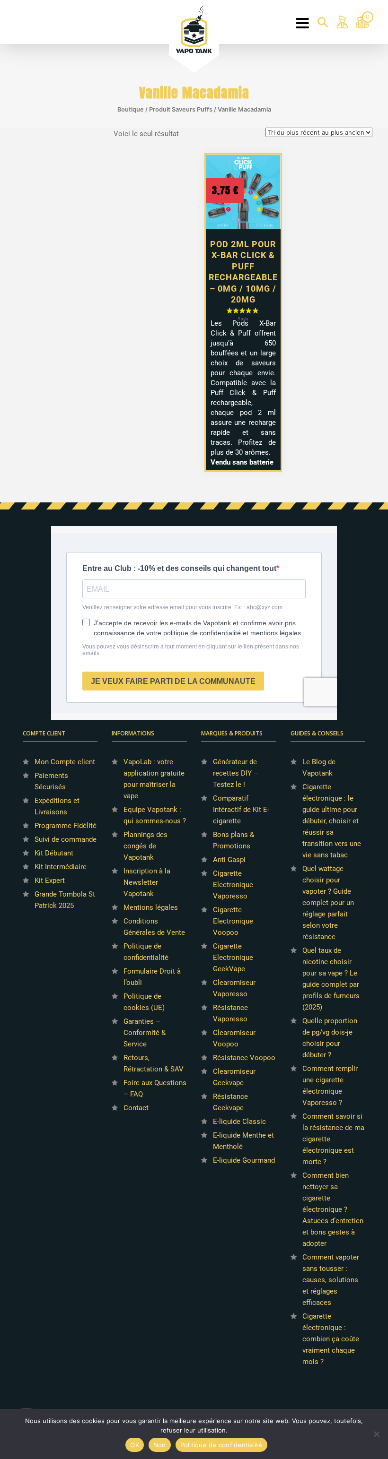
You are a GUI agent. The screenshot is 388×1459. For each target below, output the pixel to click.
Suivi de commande (66, 839)
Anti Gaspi (229, 859)
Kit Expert (50, 880)
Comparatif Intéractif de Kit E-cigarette (241, 809)
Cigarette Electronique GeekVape (233, 957)
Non (159, 1445)
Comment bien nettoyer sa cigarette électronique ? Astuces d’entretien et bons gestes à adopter (332, 1209)
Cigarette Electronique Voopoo (233, 921)
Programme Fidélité (66, 825)
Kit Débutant (54, 853)
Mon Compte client (65, 762)
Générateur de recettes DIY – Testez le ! (235, 773)
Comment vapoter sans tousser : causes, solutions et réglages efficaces (330, 1280)
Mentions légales (150, 907)
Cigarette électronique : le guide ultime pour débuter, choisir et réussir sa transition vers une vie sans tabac (331, 821)
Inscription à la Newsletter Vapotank (146, 882)
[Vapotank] (194, 28)
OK (134, 1445)
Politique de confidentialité (221, 1445)
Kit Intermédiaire (61, 867)
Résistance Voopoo (244, 1057)
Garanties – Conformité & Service (144, 1032)
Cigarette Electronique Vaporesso (233, 884)
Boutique (130, 109)
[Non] (376, 1434)
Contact (136, 1108)
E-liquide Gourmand (244, 1160)
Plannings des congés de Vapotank (145, 846)
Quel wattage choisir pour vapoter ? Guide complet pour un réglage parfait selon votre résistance (328, 902)
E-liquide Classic (239, 1121)
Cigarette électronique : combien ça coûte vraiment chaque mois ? (330, 1339)
